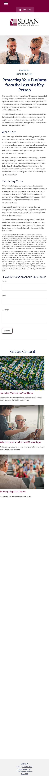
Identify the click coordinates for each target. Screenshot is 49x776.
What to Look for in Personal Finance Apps (20, 442)
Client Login (26, 10)
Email (4, 295)
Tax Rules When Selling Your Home (16, 393)
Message (5, 309)
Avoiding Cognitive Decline (13, 491)
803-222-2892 (27, 767)
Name (4, 281)
